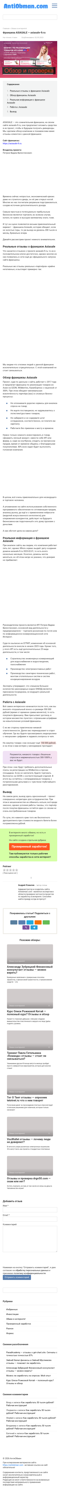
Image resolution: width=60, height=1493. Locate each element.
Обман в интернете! (16, 1319)
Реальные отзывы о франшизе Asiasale (30, 91)
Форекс (10, 1333)
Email (6, 1215)
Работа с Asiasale (18, 107)
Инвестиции (12, 1314)
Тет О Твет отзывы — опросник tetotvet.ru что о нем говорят (27, 1099)
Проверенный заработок (18, 1324)
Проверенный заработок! (29, 846)
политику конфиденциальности (30, 1273)
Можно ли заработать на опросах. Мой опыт (28, 1375)
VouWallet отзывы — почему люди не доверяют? (29, 1141)
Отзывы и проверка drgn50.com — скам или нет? (29, 1180)
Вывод (13, 111)
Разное (9, 1328)
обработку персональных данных (32, 1270)
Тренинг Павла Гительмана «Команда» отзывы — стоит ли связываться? (26, 1055)
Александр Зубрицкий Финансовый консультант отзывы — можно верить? (30, 969)
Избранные (12, 1309)
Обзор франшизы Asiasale (23, 95)
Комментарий (10, 1224)
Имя (5, 1205)
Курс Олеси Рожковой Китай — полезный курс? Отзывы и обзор (28, 1013)
